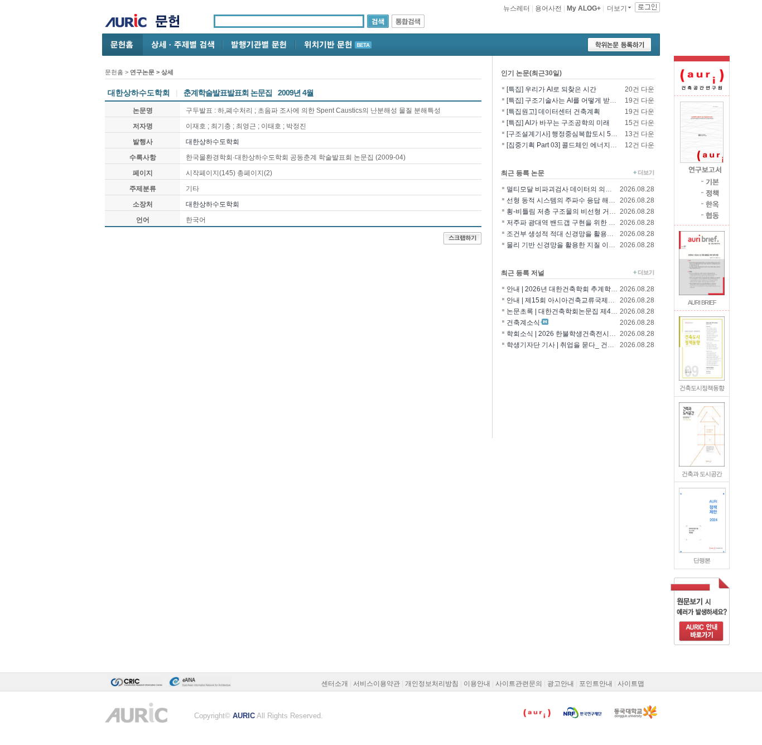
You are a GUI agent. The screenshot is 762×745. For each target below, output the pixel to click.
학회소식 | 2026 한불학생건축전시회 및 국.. (571, 334)
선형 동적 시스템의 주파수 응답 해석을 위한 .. (574, 200)
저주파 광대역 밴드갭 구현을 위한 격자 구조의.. (577, 223)
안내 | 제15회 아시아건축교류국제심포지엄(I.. (574, 300)
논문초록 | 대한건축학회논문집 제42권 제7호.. (575, 311)
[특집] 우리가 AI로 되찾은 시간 (551, 89)
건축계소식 (523, 322)
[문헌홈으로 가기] (171, 22)
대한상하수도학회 (212, 142)
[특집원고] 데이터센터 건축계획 (553, 112)
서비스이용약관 (376, 684)
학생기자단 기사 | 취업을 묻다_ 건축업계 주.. (573, 345)
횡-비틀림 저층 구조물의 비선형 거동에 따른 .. (575, 211)
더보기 (617, 8)
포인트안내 (596, 684)
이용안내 (477, 684)
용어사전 (548, 8)
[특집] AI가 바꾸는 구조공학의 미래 (558, 123)
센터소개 (334, 684)
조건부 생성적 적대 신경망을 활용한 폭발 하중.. (577, 234)
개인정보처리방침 (432, 684)
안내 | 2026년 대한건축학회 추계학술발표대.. (574, 289)
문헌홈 (114, 72)
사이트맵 (631, 684)
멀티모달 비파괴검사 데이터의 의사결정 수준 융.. (579, 189)
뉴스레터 (516, 8)
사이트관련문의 (518, 684)
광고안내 (560, 684)
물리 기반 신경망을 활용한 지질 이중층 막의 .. (574, 245)
